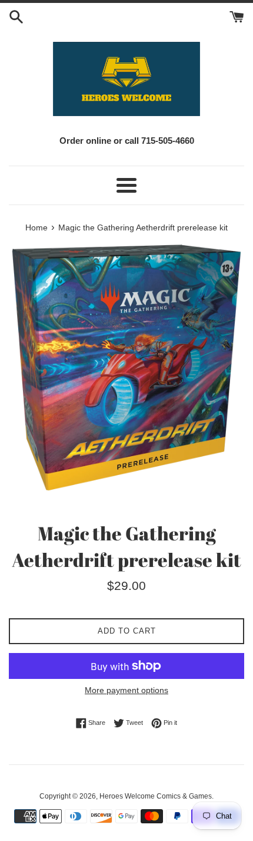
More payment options (126, 690)
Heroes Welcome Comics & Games (155, 796)
